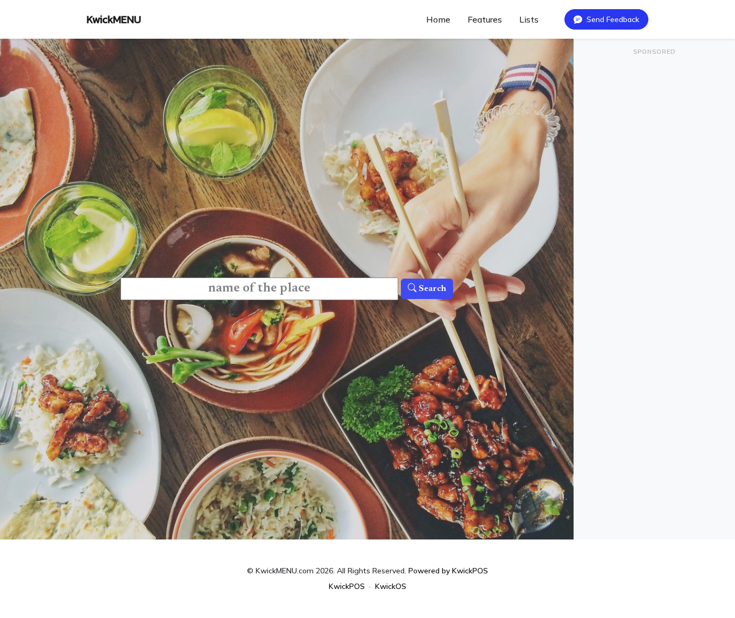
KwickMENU (114, 19)
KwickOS (390, 586)
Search (431, 289)
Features (485, 19)
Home (438, 19)
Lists (529, 19)
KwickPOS (347, 586)
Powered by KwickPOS (448, 571)
